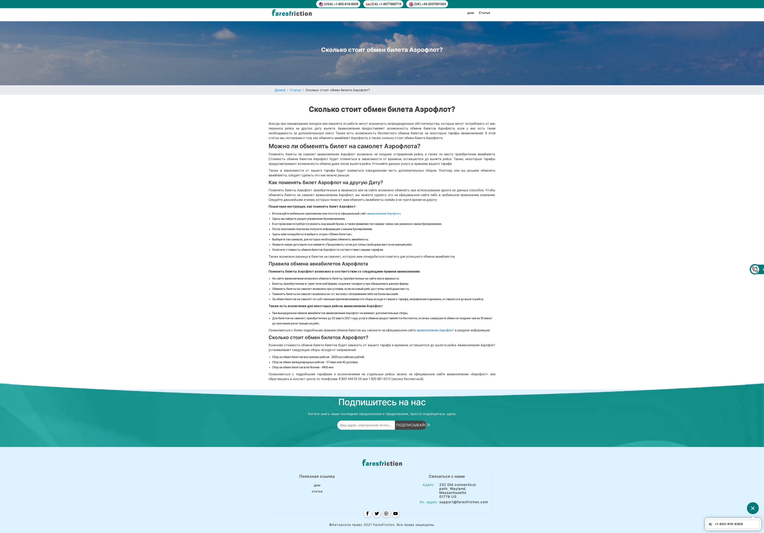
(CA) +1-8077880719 (386, 4)
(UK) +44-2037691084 (430, 4)
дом (470, 13)
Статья (295, 90)
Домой (280, 90)
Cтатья (484, 13)
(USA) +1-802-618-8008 (341, 4)
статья (317, 491)
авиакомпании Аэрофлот (384, 213)
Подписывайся (411, 425)
